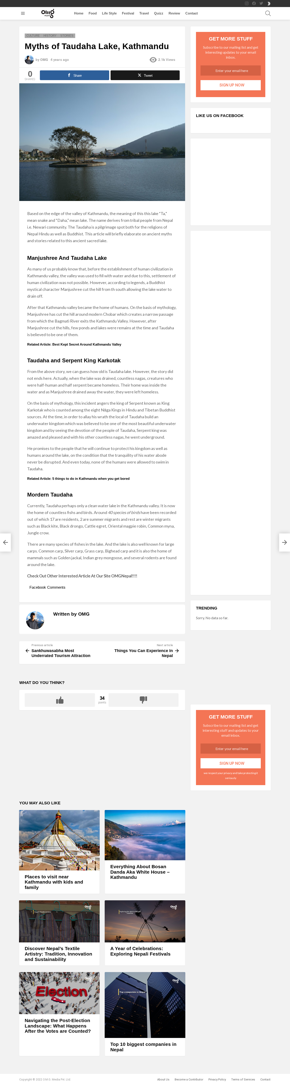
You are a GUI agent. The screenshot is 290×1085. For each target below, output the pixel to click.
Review (174, 13)
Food (93, 13)
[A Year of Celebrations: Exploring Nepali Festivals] (145, 921)
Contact (191, 13)
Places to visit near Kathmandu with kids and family (54, 882)
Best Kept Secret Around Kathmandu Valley (86, 344)
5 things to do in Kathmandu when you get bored (91, 478)
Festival (128, 13)
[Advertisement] (102, 758)
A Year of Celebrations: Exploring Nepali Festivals (140, 951)
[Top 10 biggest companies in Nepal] (145, 1005)
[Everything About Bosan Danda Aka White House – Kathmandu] (145, 835)
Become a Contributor (189, 1079)
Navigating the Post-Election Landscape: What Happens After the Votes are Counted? (58, 1026)
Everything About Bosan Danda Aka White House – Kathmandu (140, 872)
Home (78, 13)
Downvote (144, 700)
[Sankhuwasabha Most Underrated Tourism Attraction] (5, 542)
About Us (163, 1079)
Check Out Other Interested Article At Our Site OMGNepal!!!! (82, 575)
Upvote (60, 700)
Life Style (109, 13)
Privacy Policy (217, 1079)
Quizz (158, 13)
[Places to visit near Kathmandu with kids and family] (59, 840)
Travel (144, 13)
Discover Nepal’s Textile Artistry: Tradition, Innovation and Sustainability (58, 954)
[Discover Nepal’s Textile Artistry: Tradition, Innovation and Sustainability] (59, 921)
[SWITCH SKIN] (269, 3)
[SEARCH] (268, 13)
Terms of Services (243, 1079)
